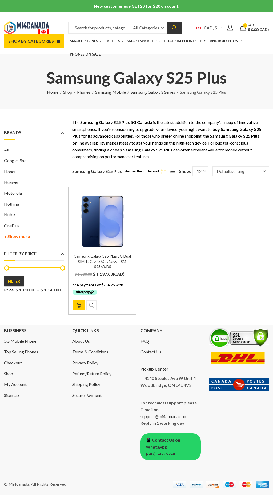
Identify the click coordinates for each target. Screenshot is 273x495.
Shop (67, 92)
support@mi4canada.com (163, 416)
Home (52, 92)
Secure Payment (87, 395)
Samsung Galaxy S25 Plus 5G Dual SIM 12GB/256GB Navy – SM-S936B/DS (102, 261)
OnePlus (11, 225)
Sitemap (11, 395)
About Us (81, 341)
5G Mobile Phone (20, 341)
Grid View (163, 171)
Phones (83, 92)
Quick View (91, 305)
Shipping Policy (86, 384)
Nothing (11, 203)
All (6, 149)
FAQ (144, 341)
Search (174, 28)
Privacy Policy (85, 362)
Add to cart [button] (79, 305)
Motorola (13, 193)
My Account (15, 384)
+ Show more (17, 236)
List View (172, 171)
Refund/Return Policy (91, 373)
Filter (14, 281)
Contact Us (150, 351)
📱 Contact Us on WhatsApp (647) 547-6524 (163, 446)
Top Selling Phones (21, 351)
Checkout (13, 362)
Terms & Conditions (90, 351)
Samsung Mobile (110, 92)
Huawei (11, 182)
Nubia (9, 214)
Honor (10, 171)
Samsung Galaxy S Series (153, 92)
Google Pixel (15, 160)
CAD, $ (210, 27)
